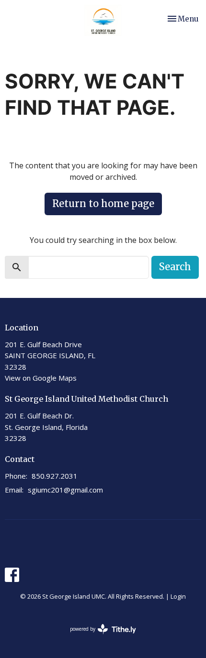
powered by (98, 636)
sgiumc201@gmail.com (65, 489)
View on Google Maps (41, 378)
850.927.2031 (55, 476)
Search (175, 267)
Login (178, 596)
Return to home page (103, 203)
